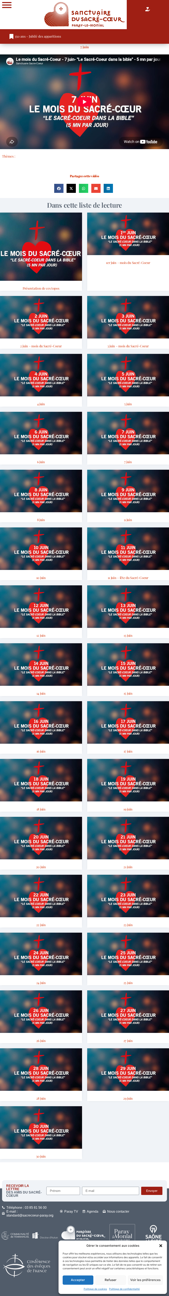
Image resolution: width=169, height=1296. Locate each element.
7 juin (84, 47)
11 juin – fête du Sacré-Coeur (128, 577)
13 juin (128, 635)
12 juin (41, 635)
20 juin (41, 867)
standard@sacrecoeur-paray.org (29, 1215)
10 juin (41, 577)
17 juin (128, 751)
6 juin (41, 462)
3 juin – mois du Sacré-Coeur (128, 346)
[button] (161, 1246)
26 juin (41, 1040)
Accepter (78, 1280)
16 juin (41, 751)
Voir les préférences (145, 1280)
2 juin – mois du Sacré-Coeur (41, 346)
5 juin (128, 404)
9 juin (128, 520)
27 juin (128, 1040)
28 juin (41, 1098)
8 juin (41, 520)
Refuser (110, 1280)
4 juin (41, 404)
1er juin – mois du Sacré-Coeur (128, 262)
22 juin (41, 925)
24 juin (41, 983)
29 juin (128, 1098)
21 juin (128, 867)
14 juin (41, 693)
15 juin (128, 693)
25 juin (128, 983)
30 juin (41, 1156)
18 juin (41, 809)
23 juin (128, 925)
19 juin (128, 809)
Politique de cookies (95, 1288)
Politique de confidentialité (124, 1288)
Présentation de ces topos (41, 288)
